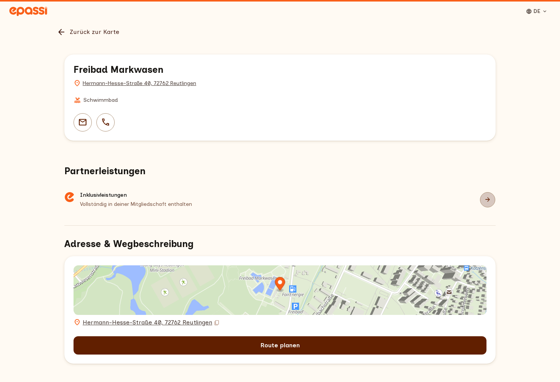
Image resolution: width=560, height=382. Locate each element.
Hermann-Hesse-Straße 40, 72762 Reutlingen (139, 83)
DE (537, 11)
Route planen (280, 345)
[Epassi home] (28, 11)
